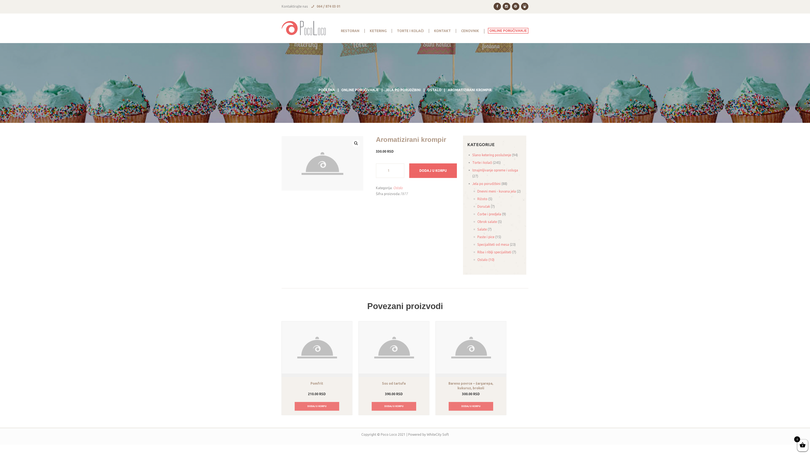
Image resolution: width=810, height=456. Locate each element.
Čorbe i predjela (489, 214)
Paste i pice (485, 237)
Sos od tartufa (394, 383)
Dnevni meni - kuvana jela (496, 191)
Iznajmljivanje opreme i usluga (495, 170)
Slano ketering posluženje (491, 155)
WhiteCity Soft (438, 434)
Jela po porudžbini (403, 90)
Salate (482, 229)
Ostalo (434, 90)
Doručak (483, 206)
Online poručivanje (360, 90)
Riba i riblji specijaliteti (494, 252)
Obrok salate (487, 222)
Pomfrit (316, 383)
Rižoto (482, 199)
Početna (327, 90)
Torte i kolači (482, 162)
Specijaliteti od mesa (493, 244)
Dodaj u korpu (433, 170)
